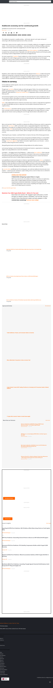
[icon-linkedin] (5, 633)
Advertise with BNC (26, 23)
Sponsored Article (24, 426)
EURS (3, 102)
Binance (38, 73)
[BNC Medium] (12, 633)
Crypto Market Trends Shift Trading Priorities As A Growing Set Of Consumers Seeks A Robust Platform (28, 388)
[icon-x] (7, 633)
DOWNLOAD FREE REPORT (19, 175)
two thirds (10, 89)
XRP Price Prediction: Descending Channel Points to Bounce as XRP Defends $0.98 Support (22, 276)
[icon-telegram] (3, 633)
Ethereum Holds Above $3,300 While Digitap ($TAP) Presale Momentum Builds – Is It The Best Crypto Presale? (32, 424)
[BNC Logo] (26, 621)
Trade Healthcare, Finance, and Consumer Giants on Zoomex (20, 332)
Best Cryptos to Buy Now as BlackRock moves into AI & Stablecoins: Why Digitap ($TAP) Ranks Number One (34, 446)
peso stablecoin (38, 152)
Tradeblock (15, 56)
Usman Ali (4, 550)
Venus (41, 160)
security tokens (7, 169)
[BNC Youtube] (10, 633)
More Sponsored (48, 305)
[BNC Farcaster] (16, 633)
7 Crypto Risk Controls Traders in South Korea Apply (18, 416)
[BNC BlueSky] (14, 633)
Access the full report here (9, 188)
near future (11, 126)
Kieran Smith (4, 30)
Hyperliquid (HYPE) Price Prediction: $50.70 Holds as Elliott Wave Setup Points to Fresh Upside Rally (23, 249)
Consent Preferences (4, 674)
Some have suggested (11, 141)
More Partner (48, 420)
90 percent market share (22, 92)
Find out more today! (32, 200)
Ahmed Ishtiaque (6, 532)
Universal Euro (7, 108)
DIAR (11, 129)
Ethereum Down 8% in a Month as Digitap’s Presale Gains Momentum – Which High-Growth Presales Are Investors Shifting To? (34, 457)
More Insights (48, 523)
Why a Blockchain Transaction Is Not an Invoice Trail (18, 360)
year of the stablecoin (32, 50)
